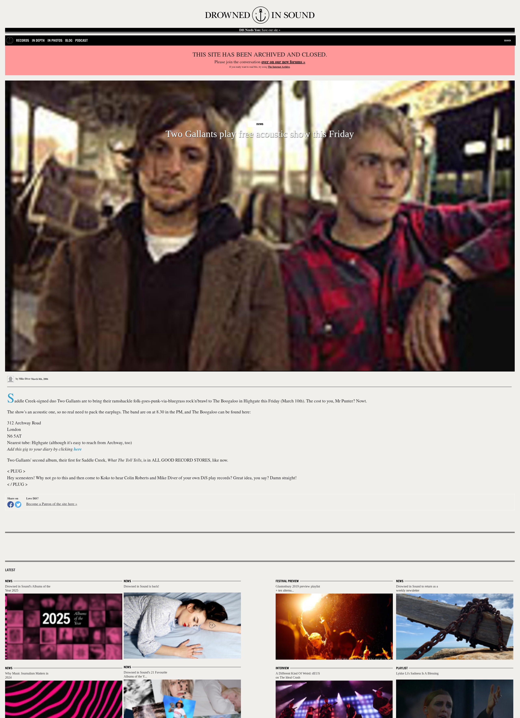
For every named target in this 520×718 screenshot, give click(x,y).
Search (507, 40)
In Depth (38, 40)
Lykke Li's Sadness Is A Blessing (417, 673)
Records (22, 40)
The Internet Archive (279, 67)
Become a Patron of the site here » (51, 503)
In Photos (55, 40)
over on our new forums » (283, 62)
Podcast (81, 40)
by (22, 378)
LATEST (10, 570)
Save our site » (259, 30)
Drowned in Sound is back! (141, 586)
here (78, 449)
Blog (68, 40)
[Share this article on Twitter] (18, 504)
